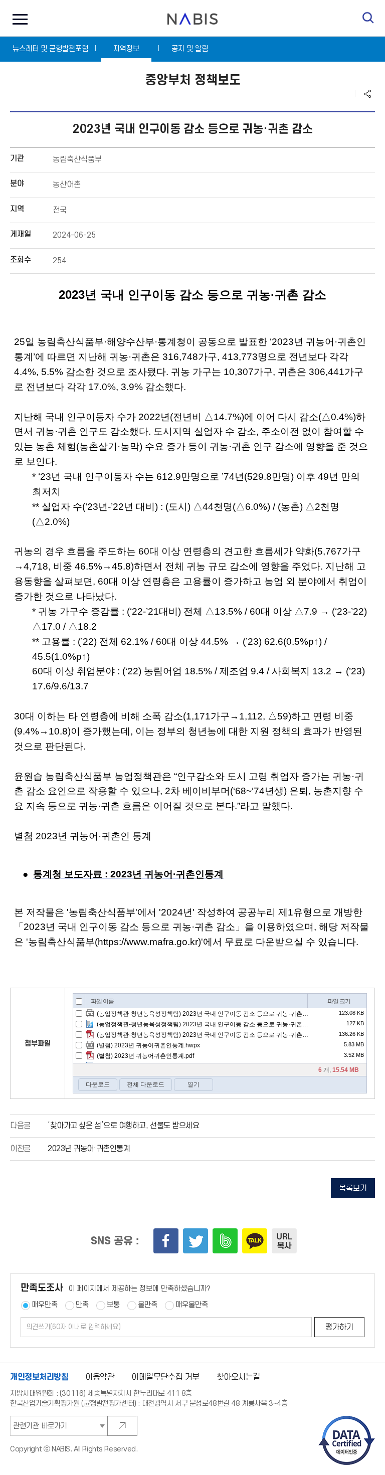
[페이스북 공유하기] (165, 1240)
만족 (82, 1305)
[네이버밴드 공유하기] (225, 1240)
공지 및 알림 (189, 49)
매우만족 (45, 1305)
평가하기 (339, 1327)
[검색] (368, 18)
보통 (113, 1305)
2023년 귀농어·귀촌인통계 (89, 1149)
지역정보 (126, 49)
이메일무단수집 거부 (165, 1377)
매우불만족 (191, 1305)
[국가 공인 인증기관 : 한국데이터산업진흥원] (346, 1419)
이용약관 (99, 1377)
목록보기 (353, 1188)
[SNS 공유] (367, 93)
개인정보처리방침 (39, 1377)
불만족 (147, 1305)
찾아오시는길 (238, 1377)
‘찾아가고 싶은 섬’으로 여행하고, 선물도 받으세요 (123, 1126)
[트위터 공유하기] (195, 1240)
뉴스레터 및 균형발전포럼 (50, 49)
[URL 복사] (284, 1240)
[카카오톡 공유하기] (254, 1240)
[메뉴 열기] (17, 18)
